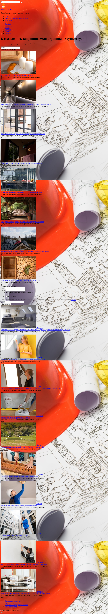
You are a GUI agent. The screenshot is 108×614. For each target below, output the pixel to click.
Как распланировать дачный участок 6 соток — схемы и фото (23, 447)
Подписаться (6, 304)
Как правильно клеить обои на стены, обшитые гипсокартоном (24, 564)
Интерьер (8, 26)
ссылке (73, 300)
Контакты (8, 20)
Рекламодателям (11, 607)
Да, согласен (11, 296)
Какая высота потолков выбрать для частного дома (19, 506)
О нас (7, 17)
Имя (3, 288)
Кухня (7, 28)
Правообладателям (12, 603)
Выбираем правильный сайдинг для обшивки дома (19, 476)
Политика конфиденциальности (16, 18)
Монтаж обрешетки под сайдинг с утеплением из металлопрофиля (25, 251)
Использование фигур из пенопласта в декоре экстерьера (21, 192)
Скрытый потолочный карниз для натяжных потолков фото (22, 163)
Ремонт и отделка (7, 9)
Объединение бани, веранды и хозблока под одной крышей (22, 222)
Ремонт (7, 31)
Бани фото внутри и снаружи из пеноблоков (17, 75)
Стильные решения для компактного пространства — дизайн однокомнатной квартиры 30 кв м (35, 330)
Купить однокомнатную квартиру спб (14, 535)
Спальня (8, 33)
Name (3, 302)
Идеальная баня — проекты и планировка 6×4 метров (20, 280)
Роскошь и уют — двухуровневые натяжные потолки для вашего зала (26, 104)
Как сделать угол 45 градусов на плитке (15, 418)
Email (3, 290)
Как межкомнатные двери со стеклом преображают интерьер (23, 134)
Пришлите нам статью (13, 601)
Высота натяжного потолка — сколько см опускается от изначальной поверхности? (31, 388)
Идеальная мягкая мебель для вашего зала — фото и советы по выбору (26, 593)
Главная (8, 24)
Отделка (8, 30)
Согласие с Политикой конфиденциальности (17, 292)
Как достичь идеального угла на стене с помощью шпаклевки (23, 359)
